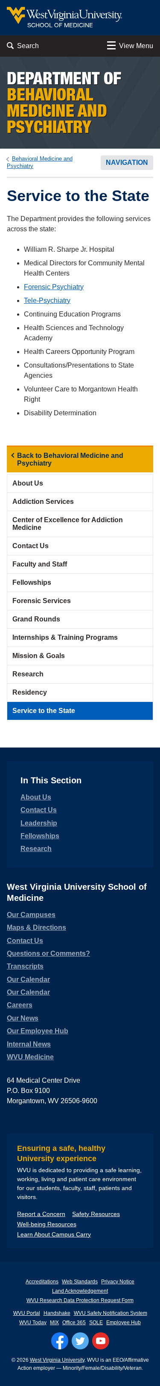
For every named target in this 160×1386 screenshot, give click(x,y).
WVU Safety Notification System (110, 1313)
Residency (29, 692)
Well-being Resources (46, 1224)
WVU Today (33, 1323)
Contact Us (30, 545)
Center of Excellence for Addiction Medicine (67, 523)
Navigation (127, 162)
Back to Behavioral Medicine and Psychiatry (70, 459)
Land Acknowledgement (80, 1291)
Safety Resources (96, 1214)
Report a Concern (41, 1214)
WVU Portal (26, 1313)
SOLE (96, 1323)
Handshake (57, 1313)
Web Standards (80, 1282)
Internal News (29, 1044)
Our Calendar (28, 979)
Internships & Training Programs (65, 637)
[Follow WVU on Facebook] (59, 1340)
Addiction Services (43, 501)
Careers (19, 1005)
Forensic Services (41, 600)
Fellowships (31, 582)
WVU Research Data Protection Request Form (80, 1300)
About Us (27, 483)
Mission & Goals (38, 655)
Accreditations (42, 1282)
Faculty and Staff (39, 564)
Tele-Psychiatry (47, 300)
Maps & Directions (36, 927)
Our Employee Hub (37, 1031)
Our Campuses (31, 914)
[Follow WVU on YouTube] (100, 1340)
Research (28, 674)
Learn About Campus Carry (54, 1234)
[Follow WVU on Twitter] (80, 1340)
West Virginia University (57, 1360)
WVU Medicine (30, 1057)
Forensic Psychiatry (54, 286)
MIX (54, 1323)
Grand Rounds (36, 619)
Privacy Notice (117, 1282)
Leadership (38, 823)
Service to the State (43, 710)
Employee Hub (123, 1323)
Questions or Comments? (48, 953)
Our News (22, 1018)
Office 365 (74, 1323)
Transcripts (25, 966)
